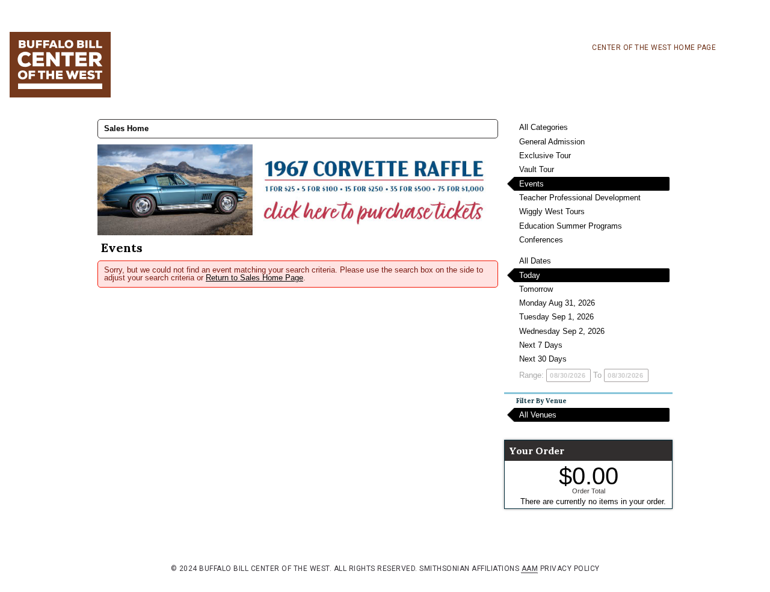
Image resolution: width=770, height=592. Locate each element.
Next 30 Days (543, 358)
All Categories (543, 127)
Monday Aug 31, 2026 (557, 302)
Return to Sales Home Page (254, 277)
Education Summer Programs (570, 225)
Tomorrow (536, 289)
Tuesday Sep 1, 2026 (556, 316)
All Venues (537, 414)
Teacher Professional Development (580, 197)
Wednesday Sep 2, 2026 (562, 331)
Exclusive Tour (545, 155)
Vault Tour (536, 169)
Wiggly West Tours (552, 211)
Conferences (541, 239)
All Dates (535, 260)
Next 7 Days (540, 345)
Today (529, 275)
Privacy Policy (570, 568)
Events (531, 183)
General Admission (552, 141)
